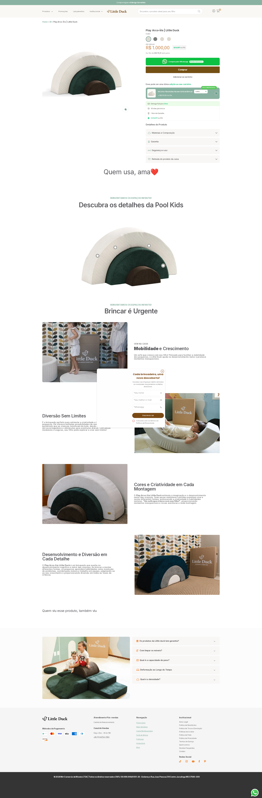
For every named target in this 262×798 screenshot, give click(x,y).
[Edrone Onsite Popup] (131, 399)
